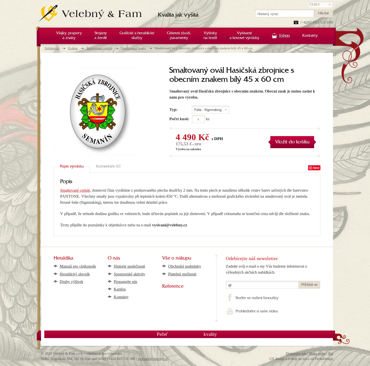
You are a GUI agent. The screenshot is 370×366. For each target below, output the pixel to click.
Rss (330, 353)
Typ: (173, 109)
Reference (172, 286)
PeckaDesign (324, 359)
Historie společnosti (129, 266)
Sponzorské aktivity (129, 274)
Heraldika (63, 258)
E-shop (73, 48)
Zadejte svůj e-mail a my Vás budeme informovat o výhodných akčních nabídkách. (266, 269)
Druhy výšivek (71, 281)
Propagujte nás (125, 281)
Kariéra (120, 289)
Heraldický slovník (75, 274)
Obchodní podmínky (184, 266)
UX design (276, 359)
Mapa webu (317, 353)
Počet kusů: (179, 119)
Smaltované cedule (100, 48)
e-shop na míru (298, 359)
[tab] (72, 166)
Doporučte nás (296, 353)
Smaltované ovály (133, 48)
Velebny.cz (52, 48)
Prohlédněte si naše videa (257, 311)
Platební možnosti (182, 274)
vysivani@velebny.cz (153, 359)
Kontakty (121, 297)
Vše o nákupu (176, 258)
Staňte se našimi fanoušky (257, 298)
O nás (114, 258)
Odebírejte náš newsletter (252, 258)
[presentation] (72, 166)
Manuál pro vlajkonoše (78, 266)
